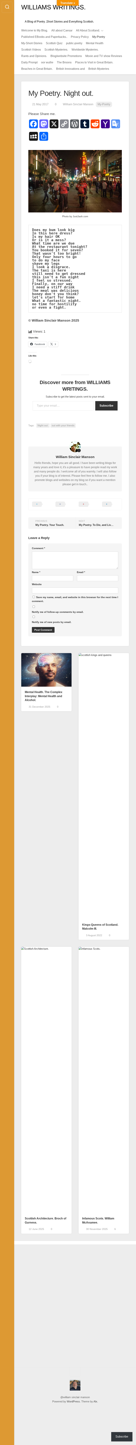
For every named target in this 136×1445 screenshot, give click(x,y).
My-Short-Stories (31, 43)
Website (37, 584)
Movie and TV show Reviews (103, 56)
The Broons (64, 62)
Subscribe (106, 405)
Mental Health (94, 43)
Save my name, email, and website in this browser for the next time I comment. (75, 599)
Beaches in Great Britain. (37, 68)
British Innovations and (70, 68)
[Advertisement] (35, 1307)
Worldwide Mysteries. (85, 49)
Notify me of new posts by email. (51, 622)
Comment (38, 548)
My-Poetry (98, 36)
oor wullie (47, 62)
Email (81, 572)
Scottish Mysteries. (56, 49)
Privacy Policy (80, 36)
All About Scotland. (88, 30)
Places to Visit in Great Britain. (94, 62)
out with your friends (63, 425)
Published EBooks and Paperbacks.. (44, 36)
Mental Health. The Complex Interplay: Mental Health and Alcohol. (43, 696)
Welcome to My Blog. (34, 30)
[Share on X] (40, 504)
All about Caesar (61, 30)
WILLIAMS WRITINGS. (53, 7)
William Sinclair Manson (78, 104)
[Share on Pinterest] (86, 504)
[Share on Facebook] (63, 504)
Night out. (43, 425)
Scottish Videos (31, 49)
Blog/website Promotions (66, 56)
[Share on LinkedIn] (110, 504)
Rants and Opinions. (34, 56)
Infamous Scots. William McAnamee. (98, 1220)
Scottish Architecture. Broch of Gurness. (45, 1220)
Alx (95, 1401)
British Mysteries (98, 68)
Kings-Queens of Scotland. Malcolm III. (100, 926)
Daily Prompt (29, 62)
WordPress (73, 1401)
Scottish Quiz (54, 43)
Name (36, 572)
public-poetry (74, 43)
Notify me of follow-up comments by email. (58, 612)
